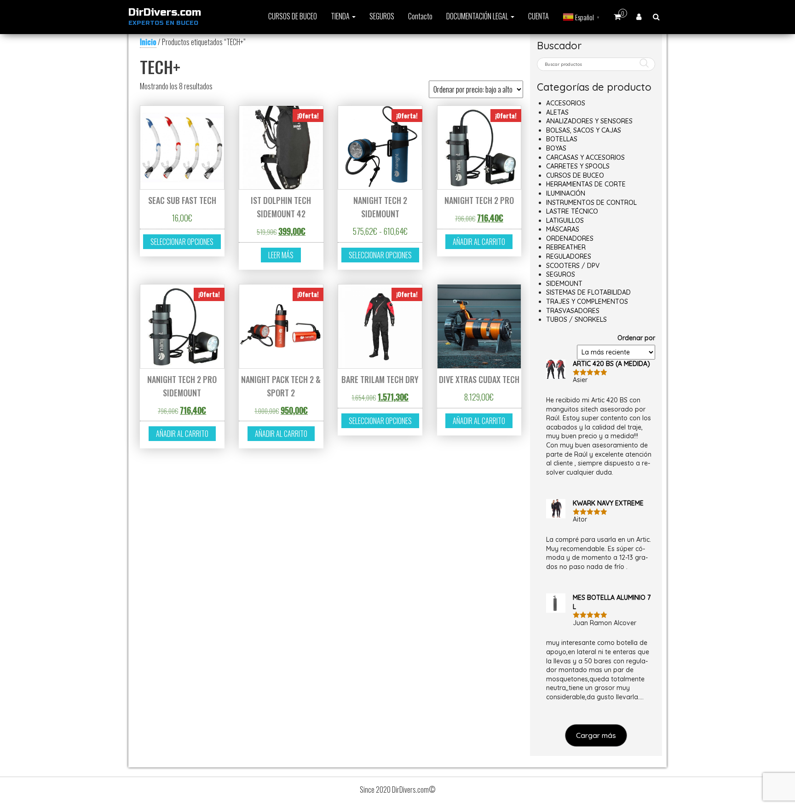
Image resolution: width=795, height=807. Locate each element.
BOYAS (556, 148)
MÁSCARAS (562, 229)
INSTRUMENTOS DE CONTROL (591, 202)
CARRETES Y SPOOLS (578, 166)
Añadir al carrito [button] (479, 241)
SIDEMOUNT (564, 283)
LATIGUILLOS (565, 220)
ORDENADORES (569, 238)
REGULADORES (568, 256)
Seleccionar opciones (181, 241)
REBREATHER (566, 247)
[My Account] (639, 16)
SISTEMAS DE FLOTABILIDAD (588, 292)
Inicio (148, 41)
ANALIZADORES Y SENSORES (589, 121)
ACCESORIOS (565, 103)
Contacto (420, 16)
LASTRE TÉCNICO (572, 211)
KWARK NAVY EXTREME (608, 503)
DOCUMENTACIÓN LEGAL (478, 16)
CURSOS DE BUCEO (292, 16)
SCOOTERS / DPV (572, 265)
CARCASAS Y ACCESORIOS (585, 157)
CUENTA (538, 16)
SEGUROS (381, 16)
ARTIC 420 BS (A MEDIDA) (611, 364)
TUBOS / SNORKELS (576, 319)
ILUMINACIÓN (565, 193)
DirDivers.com (164, 12)
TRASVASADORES (572, 311)
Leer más (281, 255)
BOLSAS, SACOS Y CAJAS (583, 130)
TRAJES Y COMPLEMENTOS (587, 301)
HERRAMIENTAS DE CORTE (586, 184)
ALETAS (557, 112)
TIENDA (341, 16)
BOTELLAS (561, 139)
